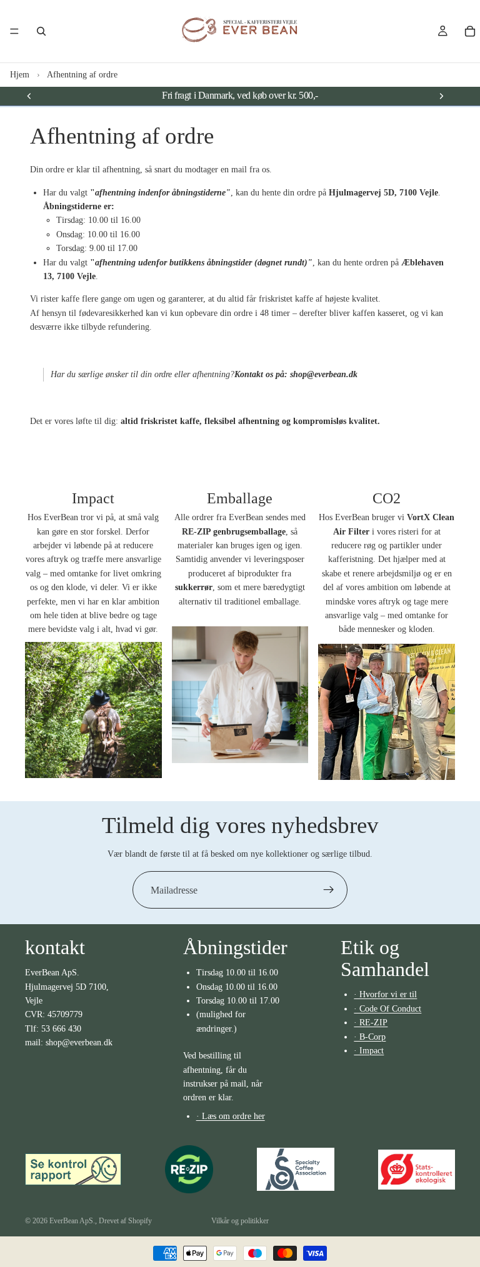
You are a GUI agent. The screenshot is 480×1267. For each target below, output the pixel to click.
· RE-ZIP (371, 1022)
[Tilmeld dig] (329, 890)
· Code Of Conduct (387, 1008)
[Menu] (14, 31)
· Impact (369, 1050)
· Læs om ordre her (230, 1116)
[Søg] (41, 31)
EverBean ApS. (72, 1220)
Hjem (19, 74)
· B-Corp (370, 1036)
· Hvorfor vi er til (385, 994)
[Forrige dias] (29, 95)
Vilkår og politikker (240, 1220)
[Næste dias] (441, 95)
